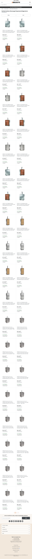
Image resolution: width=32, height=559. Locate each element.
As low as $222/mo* (5, 505)
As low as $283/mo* (19, 184)
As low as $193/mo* (19, 332)
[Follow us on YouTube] (14, 521)
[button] (16, 525)
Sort (23, 15)
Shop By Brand (6, 8)
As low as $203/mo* (19, 357)
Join (26, 518)
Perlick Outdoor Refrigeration (13, 8)
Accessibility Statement (16, 546)
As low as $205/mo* (5, 357)
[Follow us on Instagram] (16, 521)
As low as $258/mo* (5, 258)
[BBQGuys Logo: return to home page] (16, 2)
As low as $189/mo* (5, 332)
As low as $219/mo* (5, 431)
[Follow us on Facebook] (9, 521)
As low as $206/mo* (19, 456)
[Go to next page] (18, 512)
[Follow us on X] (11, 521)
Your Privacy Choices (15, 548)
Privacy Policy (16, 545)
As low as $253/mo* (5, 283)
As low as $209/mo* (19, 431)
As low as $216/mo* (19, 505)
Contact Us (16, 551)
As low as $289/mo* (5, 184)
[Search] (30, 5)
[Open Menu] (2, 2)
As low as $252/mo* (5, 233)
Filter (9, 15)
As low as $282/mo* (5, 60)
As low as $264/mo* (19, 60)
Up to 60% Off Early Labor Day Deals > (16, 7)
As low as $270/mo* (19, 85)
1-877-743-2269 (16, 0)
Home (2, 8)
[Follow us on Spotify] (22, 521)
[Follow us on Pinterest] (18, 521)
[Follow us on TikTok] (20, 521)
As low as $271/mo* (5, 159)
